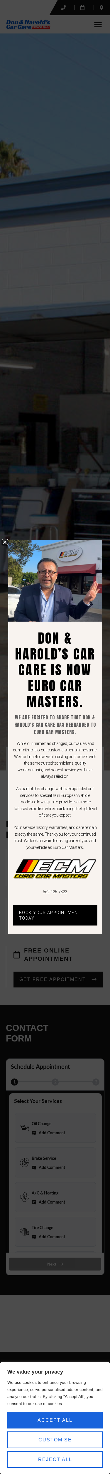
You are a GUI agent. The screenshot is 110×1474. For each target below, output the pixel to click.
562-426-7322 (55, 891)
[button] (5, 542)
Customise (55, 1439)
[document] (55, 737)
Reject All (55, 1459)
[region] (55, 1418)
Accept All (55, 1420)
